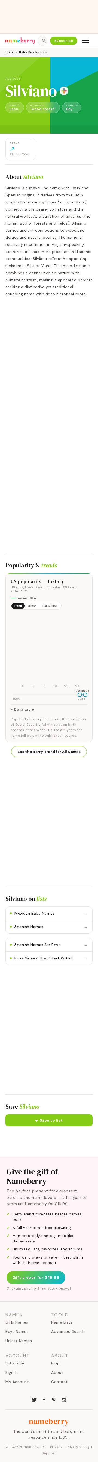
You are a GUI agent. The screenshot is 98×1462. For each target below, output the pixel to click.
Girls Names (16, 1322)
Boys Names (17, 1331)
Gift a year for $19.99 (36, 1277)
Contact (59, 1381)
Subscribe (63, 41)
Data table (24, 709)
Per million (50, 605)
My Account (17, 1381)
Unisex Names (18, 1340)
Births (32, 605)
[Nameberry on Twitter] (34, 1399)
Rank (18, 605)
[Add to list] (64, 91)
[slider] (80, 695)
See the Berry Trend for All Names (49, 751)
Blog (55, 1363)
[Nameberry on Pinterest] (54, 1399)
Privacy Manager (80, 1447)
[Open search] (42, 41)
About (57, 1372)
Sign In (11, 1372)
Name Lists (61, 1322)
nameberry (49, 1421)
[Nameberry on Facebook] (44, 1399)
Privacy (56, 1447)
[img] (49, 651)
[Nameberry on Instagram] (63, 1399)
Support (49, 1453)
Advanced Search (68, 1331)
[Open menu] (85, 41)
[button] (49, 1120)
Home (9, 52)
